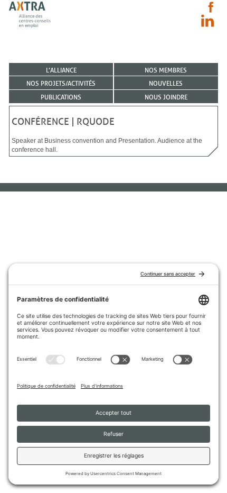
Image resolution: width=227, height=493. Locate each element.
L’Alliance (61, 70)
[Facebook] (211, 7)
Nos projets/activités (61, 83)
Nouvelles (166, 83)
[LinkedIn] (207, 20)
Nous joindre (166, 97)
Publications (61, 97)
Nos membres (166, 70)
